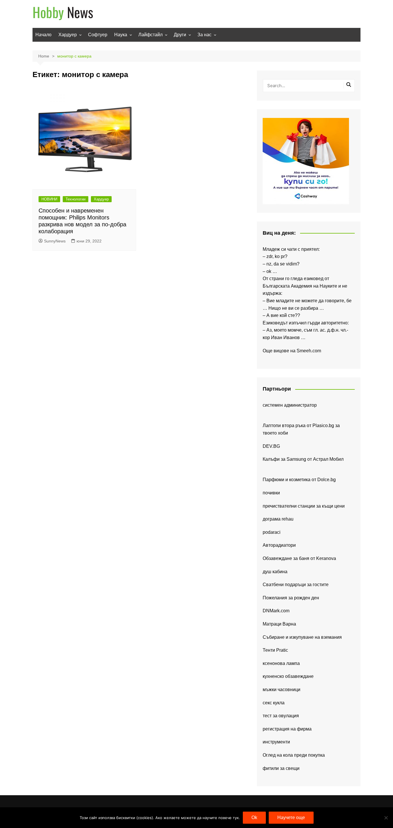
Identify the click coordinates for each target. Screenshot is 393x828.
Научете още (291, 817)
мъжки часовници (281, 689)
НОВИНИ (49, 199)
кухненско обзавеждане (288, 676)
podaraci (272, 532)
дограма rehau (278, 519)
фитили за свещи (281, 768)
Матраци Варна (279, 624)
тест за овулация (281, 715)
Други (180, 34)
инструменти (276, 741)
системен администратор (290, 405)
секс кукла (274, 702)
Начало (43, 34)
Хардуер (67, 34)
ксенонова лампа (281, 663)
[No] (386, 818)
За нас (204, 34)
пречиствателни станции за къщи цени (304, 506)
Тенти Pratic (275, 650)
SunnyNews (55, 241)
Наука (120, 34)
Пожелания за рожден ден (291, 597)
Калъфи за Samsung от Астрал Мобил (303, 459)
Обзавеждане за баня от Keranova (299, 558)
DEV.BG (271, 446)
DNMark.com (276, 610)
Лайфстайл (150, 34)
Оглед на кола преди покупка (294, 755)
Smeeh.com (309, 350)
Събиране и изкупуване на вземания (302, 637)
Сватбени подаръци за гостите (296, 584)
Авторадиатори (279, 545)
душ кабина (275, 571)
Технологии (75, 199)
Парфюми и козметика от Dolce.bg (299, 479)
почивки (271, 492)
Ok (254, 817)
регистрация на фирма (287, 728)
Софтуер (97, 34)
